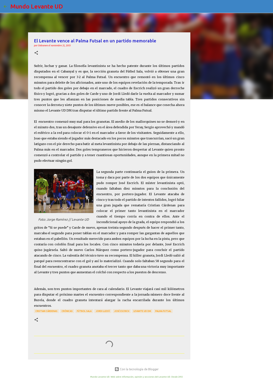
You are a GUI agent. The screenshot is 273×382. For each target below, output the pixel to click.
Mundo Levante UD (36, 6)
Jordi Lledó (103, 311)
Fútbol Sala (84, 311)
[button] (36, 53)
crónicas (67, 311)
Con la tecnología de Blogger (139, 369)
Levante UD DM (142, 311)
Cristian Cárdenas (46, 311)
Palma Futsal (163, 311)
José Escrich (121, 311)
